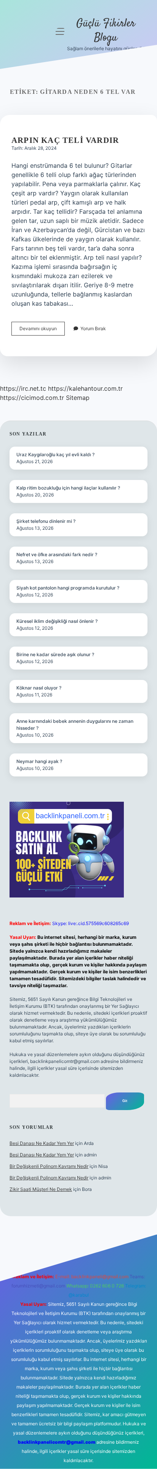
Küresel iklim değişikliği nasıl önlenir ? (57, 621)
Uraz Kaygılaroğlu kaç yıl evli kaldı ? (55, 454)
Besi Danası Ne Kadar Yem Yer (42, 1143)
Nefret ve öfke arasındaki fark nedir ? (56, 554)
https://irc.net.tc (23, 388)
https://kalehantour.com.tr (85, 388)
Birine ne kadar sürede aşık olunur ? (55, 654)
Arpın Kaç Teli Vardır (65, 140)
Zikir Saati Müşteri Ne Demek (41, 1189)
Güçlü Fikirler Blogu (105, 31)
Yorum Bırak (93, 328)
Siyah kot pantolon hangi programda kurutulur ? (67, 588)
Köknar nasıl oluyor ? (38, 688)
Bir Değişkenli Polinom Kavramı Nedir (49, 1166)
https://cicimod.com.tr (32, 397)
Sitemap (78, 397)
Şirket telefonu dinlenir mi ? (45, 521)
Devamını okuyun (42, 330)
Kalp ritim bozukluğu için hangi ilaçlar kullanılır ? (68, 488)
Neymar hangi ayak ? (39, 761)
